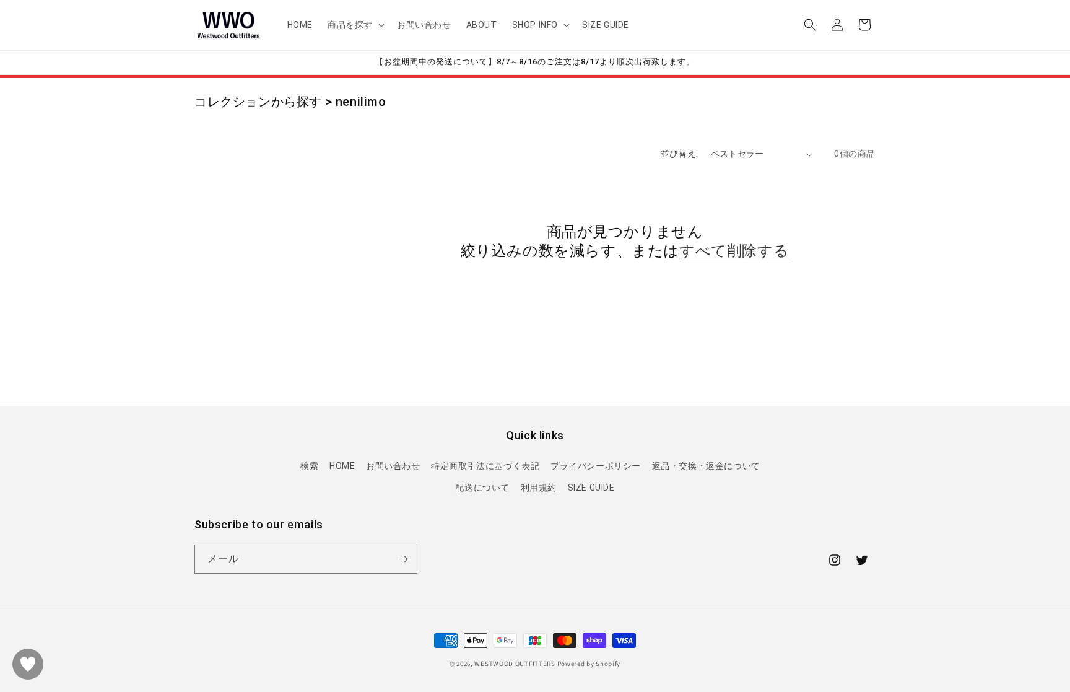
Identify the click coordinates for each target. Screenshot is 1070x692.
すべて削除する (734, 251)
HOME (342, 466)
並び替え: (679, 154)
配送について (482, 488)
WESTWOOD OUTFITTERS (514, 663)
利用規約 (539, 488)
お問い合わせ (393, 466)
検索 (309, 466)
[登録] (403, 559)
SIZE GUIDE (591, 488)
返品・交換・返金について (706, 466)
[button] (354, 25)
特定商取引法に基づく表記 (485, 466)
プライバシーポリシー (595, 466)
